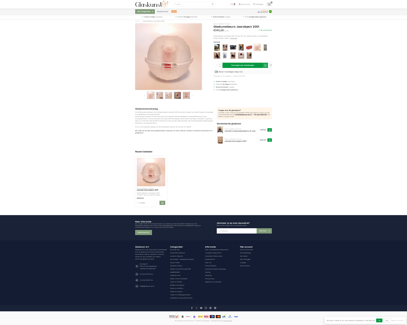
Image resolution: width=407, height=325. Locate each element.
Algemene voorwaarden (213, 282)
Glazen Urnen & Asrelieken (179, 278)
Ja (379, 320)
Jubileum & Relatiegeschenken (180, 295)
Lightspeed (206, 321)
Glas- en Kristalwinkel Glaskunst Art (216, 249)
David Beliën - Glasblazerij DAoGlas (182, 259)
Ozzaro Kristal (174, 262)
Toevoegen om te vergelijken (222, 76)
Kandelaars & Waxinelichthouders (181, 298)
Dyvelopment (228, 321)
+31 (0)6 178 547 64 (146, 274)
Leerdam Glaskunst (176, 256)
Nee (387, 320)
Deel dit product (238, 76)
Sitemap (207, 272)
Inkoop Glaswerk (210, 266)
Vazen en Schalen (176, 282)
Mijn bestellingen (245, 253)
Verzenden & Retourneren (213, 256)
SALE (174, 11)
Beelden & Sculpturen (177, 285)
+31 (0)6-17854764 (260, 114)
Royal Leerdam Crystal (221, 24)
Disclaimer (208, 275)
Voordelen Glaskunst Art (213, 253)
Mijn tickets (243, 256)
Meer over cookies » (398, 320)
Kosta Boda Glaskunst (177, 253)
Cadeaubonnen (175, 275)
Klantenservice (162, 11)
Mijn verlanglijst (245, 259)
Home (137, 21)
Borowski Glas (175, 249)
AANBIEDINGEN (175, 272)
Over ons (208, 262)
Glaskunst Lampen (176, 291)
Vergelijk (142, 203)
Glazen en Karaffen (176, 288)
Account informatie (246, 249)
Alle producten (245, 266)
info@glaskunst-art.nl (243, 114)
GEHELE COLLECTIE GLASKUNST (180, 269)
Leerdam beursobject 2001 (147, 190)
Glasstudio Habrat (176, 266)
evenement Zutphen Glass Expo (215, 269)
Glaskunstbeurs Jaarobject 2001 (153, 21)
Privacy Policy (209, 278)
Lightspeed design (216, 321)
